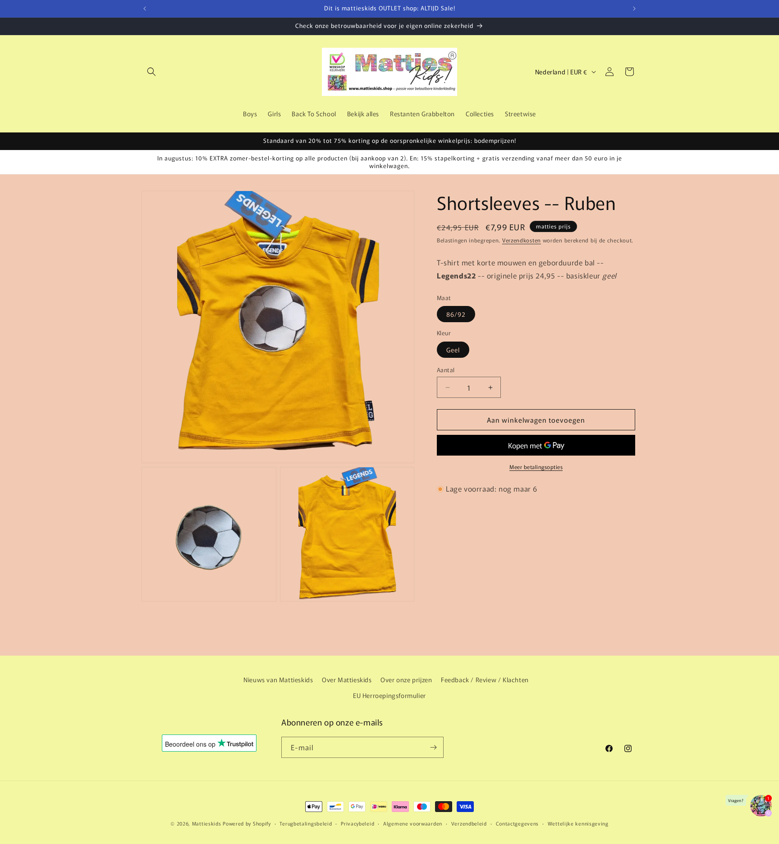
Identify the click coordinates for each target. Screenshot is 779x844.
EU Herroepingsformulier (389, 695)
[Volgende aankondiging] (634, 8)
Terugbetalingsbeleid (306, 823)
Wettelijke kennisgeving (578, 823)
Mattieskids (206, 823)
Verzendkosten (521, 240)
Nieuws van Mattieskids (278, 679)
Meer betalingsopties (536, 467)
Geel (453, 349)
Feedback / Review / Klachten (485, 679)
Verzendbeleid (469, 823)
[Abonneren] (433, 747)
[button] (151, 72)
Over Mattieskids (347, 679)
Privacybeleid (357, 823)
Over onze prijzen (406, 679)
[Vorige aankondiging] (145, 8)
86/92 (456, 314)
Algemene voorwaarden (412, 823)
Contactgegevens (517, 823)
